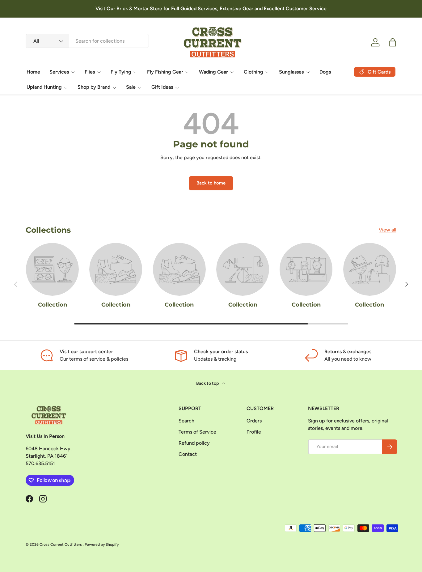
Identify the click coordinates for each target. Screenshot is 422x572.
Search (186, 421)
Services (59, 72)
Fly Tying (121, 72)
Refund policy (194, 443)
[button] (392, 42)
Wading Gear (213, 72)
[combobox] (87, 41)
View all (387, 230)
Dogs (325, 72)
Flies (90, 72)
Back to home (211, 183)
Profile (254, 432)
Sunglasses (291, 72)
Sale (131, 87)
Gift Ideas (162, 87)
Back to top (208, 383)
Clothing (253, 72)
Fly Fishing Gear (165, 72)
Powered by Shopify (102, 544)
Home (33, 72)
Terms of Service (197, 432)
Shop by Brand (94, 87)
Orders (254, 421)
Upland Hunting (44, 87)
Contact (188, 454)
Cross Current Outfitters (61, 544)
